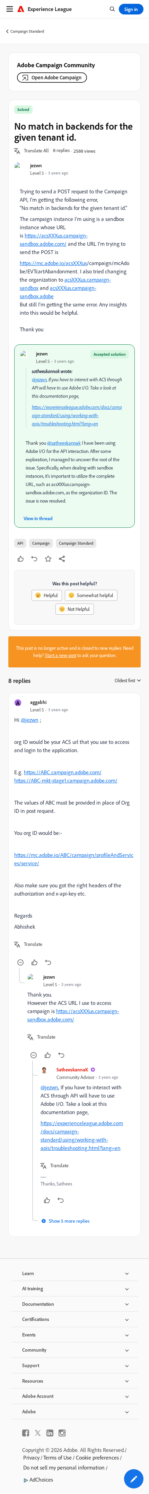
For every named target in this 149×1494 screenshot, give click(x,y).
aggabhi (38, 702)
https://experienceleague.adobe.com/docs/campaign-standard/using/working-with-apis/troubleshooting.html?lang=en (77, 415)
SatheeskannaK (72, 1069)
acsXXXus (76, 263)
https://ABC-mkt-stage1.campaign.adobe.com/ (65, 780)
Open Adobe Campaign (56, 77)
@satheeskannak (64, 443)
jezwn (36, 165)
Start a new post (60, 655)
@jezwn (39, 379)
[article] (74, 833)
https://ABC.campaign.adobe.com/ (63, 772)
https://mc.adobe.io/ (43, 263)
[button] (36, 151)
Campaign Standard (27, 31)
